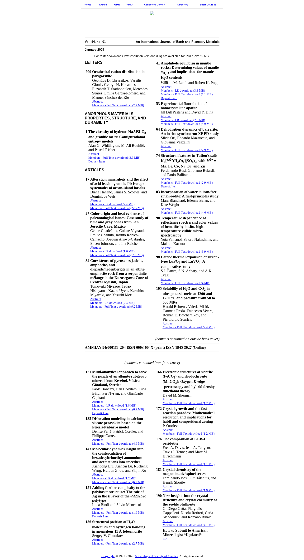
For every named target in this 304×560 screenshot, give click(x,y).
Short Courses (208, 4)
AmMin (103, 4)
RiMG (130, 4)
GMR (117, 4)
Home (88, 4)
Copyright (108, 556)
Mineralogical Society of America (156, 556)
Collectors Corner (154, 4)
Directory (182, 4)
